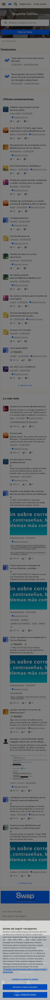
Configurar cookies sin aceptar (25, 979)
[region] (25, 960)
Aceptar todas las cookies (25, 995)
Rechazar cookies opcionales (25, 987)
